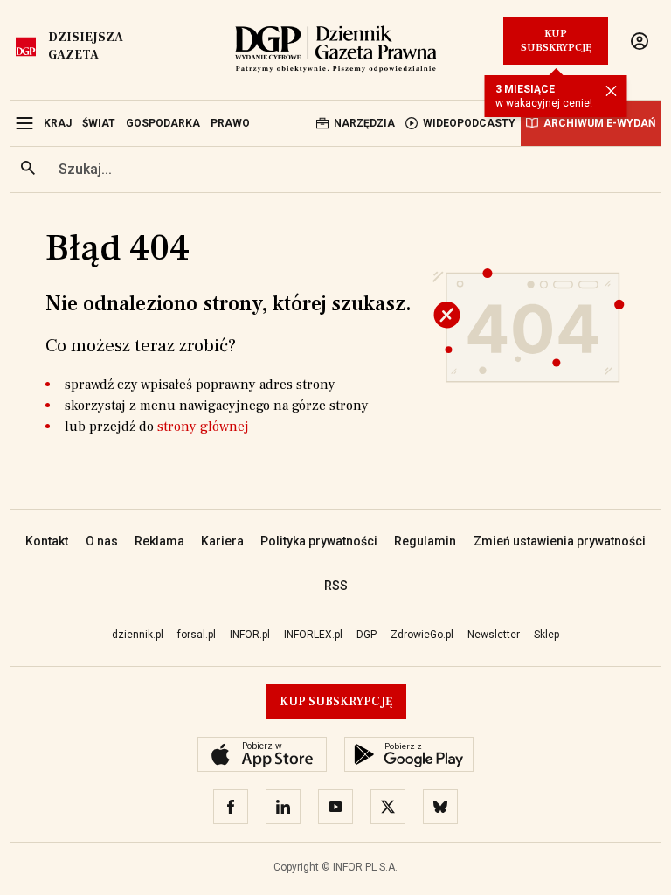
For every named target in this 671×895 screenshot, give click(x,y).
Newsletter (493, 634)
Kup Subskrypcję (556, 40)
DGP (366, 634)
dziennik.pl (137, 634)
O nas (102, 541)
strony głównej (203, 426)
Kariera (222, 541)
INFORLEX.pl (313, 634)
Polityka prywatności (318, 541)
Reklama (159, 541)
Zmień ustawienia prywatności (560, 541)
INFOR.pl (250, 634)
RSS (336, 586)
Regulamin (425, 541)
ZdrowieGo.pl (422, 634)
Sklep (546, 634)
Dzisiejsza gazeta (85, 46)
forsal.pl (196, 634)
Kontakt (46, 541)
